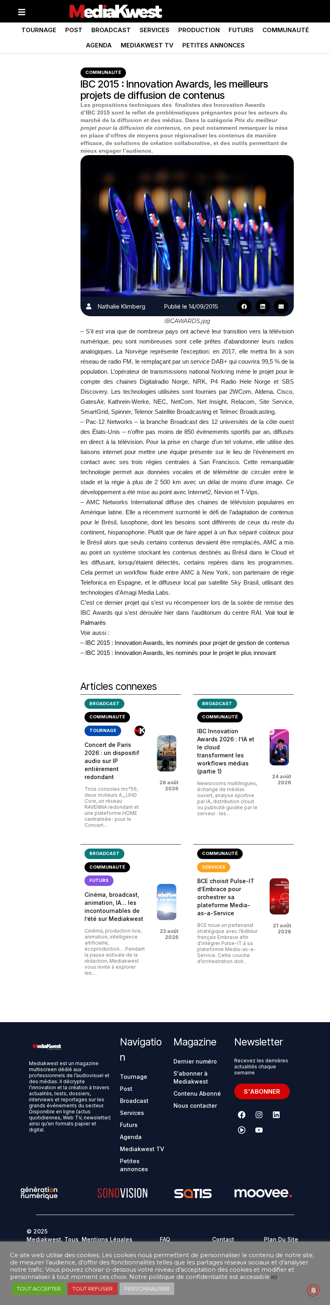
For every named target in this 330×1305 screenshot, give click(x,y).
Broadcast (111, 30)
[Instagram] (259, 1115)
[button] (244, 306)
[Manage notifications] (313, 1290)
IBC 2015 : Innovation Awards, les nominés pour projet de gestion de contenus (187, 642)
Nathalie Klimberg (121, 306)
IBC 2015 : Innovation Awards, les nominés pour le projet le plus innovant (180, 652)
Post (73, 30)
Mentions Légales (107, 1239)
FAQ (165, 1239)
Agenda (99, 45)
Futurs (241, 30)
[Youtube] (259, 1130)
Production (199, 30)
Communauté (285, 30)
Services (154, 30)
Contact (223, 1239)
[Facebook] (242, 1115)
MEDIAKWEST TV (147, 45)
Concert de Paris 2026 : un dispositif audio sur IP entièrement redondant (112, 760)
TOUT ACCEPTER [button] (39, 1288)
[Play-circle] (242, 1130)
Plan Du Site (281, 1239)
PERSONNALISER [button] (146, 1288)
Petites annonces (213, 45)
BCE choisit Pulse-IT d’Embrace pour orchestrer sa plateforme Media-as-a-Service (225, 897)
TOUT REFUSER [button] (92, 1288)
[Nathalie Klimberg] (89, 306)
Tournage (38, 30)
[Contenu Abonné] (139, 731)
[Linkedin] (276, 1115)
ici (274, 1276)
